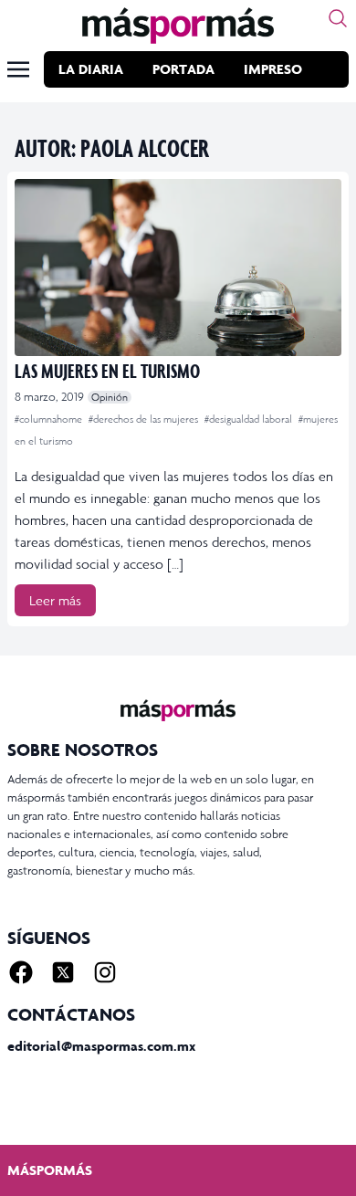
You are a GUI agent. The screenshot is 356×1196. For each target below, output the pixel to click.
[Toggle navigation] (18, 69)
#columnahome (50, 419)
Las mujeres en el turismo (107, 370)
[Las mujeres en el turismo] (178, 267)
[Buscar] (338, 18)
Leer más (55, 600)
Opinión (109, 397)
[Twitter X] (63, 972)
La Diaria (90, 69)
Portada (183, 69)
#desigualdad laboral (249, 419)
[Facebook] (21, 972)
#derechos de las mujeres (145, 419)
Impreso (273, 69)
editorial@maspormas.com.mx (101, 1045)
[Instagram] (105, 972)
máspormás (49, 1170)
